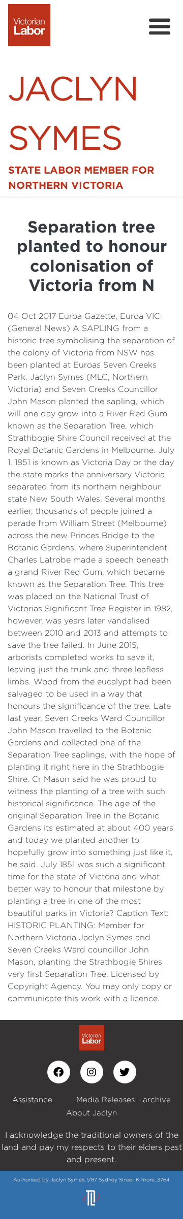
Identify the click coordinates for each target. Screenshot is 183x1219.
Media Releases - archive (123, 1099)
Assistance (32, 1099)
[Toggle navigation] (159, 27)
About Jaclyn (91, 1112)
